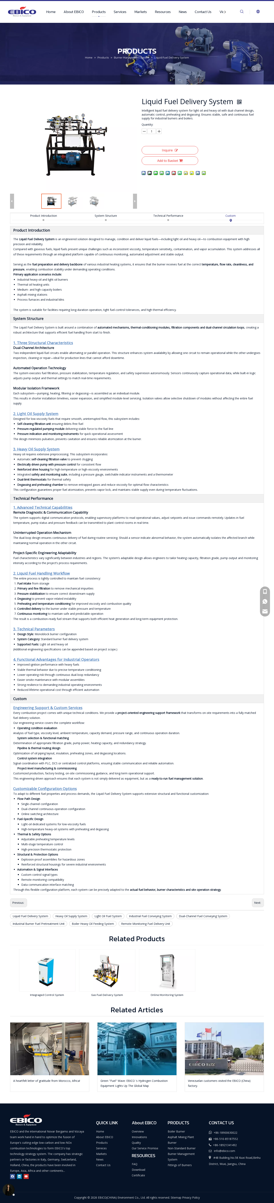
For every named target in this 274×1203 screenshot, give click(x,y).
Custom (230, 216)
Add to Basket (167, 160)
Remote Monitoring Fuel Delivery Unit (145, 924)
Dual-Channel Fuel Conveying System (203, 916)
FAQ (134, 1164)
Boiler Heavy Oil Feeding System (93, 924)
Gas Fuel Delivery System (107, 995)
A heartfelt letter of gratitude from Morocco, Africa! (46, 1081)
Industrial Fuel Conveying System (150, 916)
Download (138, 1170)
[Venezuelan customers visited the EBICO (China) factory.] (224, 1049)
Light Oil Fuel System (108, 916)
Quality (136, 1143)
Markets (140, 11)
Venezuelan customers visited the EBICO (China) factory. (219, 1083)
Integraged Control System (47, 995)
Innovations (139, 1137)
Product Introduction (43, 216)
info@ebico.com (224, 1151)
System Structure (106, 216)
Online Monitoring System (167, 995)
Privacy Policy (191, 1197)
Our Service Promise (145, 1148)
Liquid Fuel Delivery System (30, 916)
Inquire (167, 150)
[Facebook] (12, 1176)
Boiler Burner (176, 1131)
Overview (138, 1131)
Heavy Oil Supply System (71, 916)
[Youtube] (26, 1176)
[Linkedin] (19, 1176)
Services (120, 11)
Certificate (138, 1175)
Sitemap (176, 1197)
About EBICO (74, 11)
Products (99, 11)
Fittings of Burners (180, 1165)
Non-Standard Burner (182, 1148)
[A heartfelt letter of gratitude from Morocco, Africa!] (49, 1049)
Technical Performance (168, 216)
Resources (163, 11)
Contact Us (203, 11)
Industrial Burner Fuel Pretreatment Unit (39, 924)
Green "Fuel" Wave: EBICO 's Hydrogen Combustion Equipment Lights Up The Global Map (134, 1083)
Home (51, 11)
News (183, 11)
